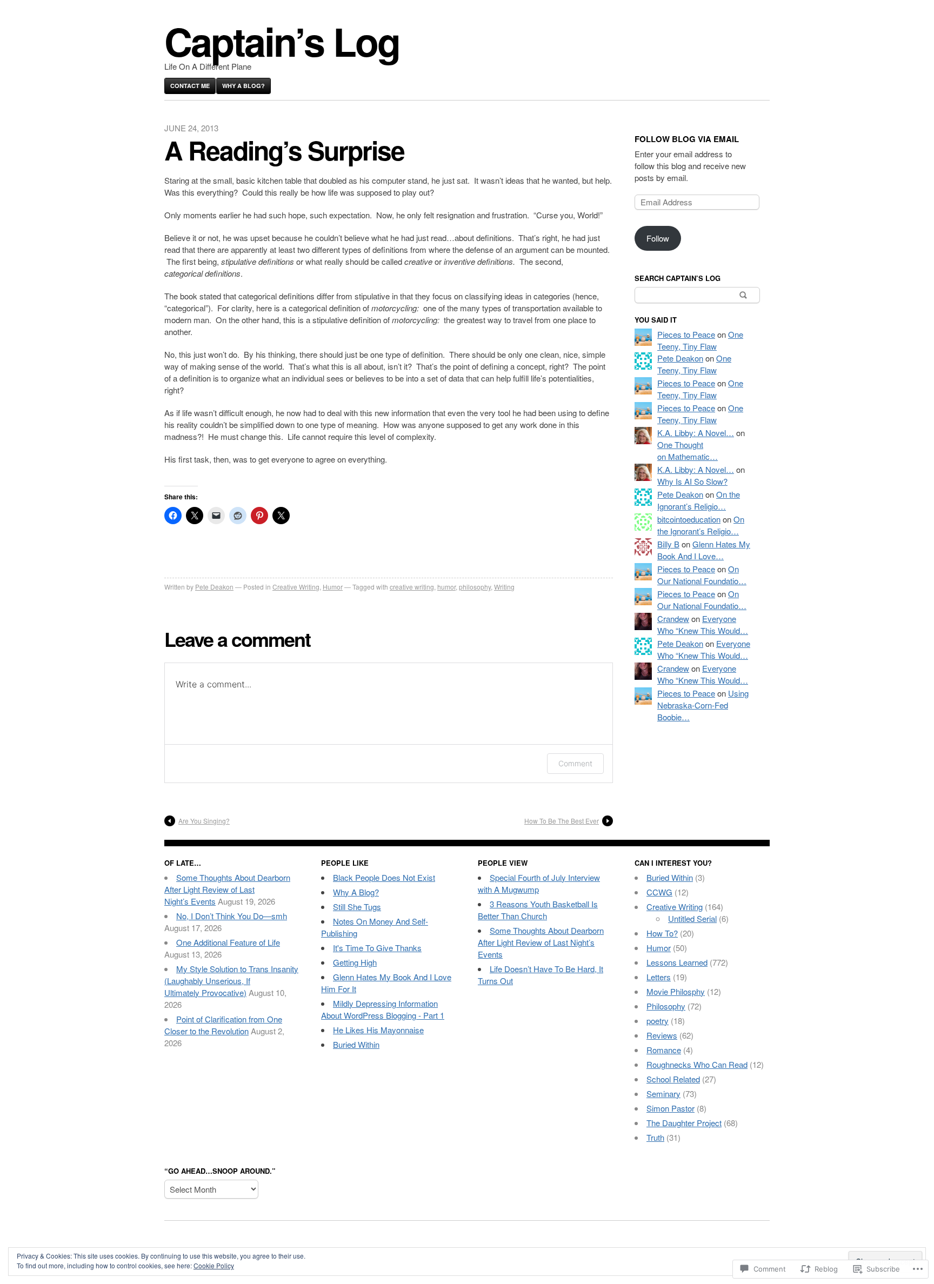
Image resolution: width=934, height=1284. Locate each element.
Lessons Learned (677, 962)
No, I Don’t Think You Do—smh (231, 915)
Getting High (355, 962)
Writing (504, 586)
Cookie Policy (214, 1265)
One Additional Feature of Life (228, 942)
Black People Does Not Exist (384, 877)
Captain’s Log (281, 41)
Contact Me (190, 86)
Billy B (668, 544)
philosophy (475, 586)
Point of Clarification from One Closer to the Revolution (223, 1024)
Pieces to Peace (686, 334)
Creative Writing (295, 586)
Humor (333, 586)
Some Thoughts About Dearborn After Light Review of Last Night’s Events (227, 889)
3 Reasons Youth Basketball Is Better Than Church (538, 909)
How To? (662, 933)
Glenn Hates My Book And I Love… (703, 549)
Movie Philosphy (675, 991)
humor (446, 586)
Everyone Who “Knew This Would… (702, 624)
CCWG (659, 892)
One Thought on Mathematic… (687, 450)
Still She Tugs (357, 906)
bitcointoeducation (688, 519)
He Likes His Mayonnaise (378, 1029)
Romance (663, 1049)
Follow (657, 238)
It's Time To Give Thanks (377, 947)
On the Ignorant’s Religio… (698, 500)
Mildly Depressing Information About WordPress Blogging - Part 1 (382, 1009)
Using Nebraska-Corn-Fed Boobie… (703, 705)
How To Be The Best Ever (561, 820)
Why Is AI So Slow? (692, 481)
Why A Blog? (243, 86)
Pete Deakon (214, 586)
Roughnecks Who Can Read (697, 1064)
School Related (673, 1079)
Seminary (663, 1093)
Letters (658, 976)
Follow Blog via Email (687, 139)
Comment (575, 763)
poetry (657, 1020)
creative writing (412, 586)
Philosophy (665, 1006)
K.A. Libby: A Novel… (695, 432)
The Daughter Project (684, 1122)
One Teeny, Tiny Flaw (700, 340)
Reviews (661, 1035)
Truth (655, 1137)
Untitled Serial (692, 918)
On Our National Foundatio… (701, 574)
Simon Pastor (670, 1108)
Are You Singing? (204, 820)
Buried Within (356, 1044)
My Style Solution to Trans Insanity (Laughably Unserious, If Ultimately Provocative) (231, 980)
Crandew (673, 618)
